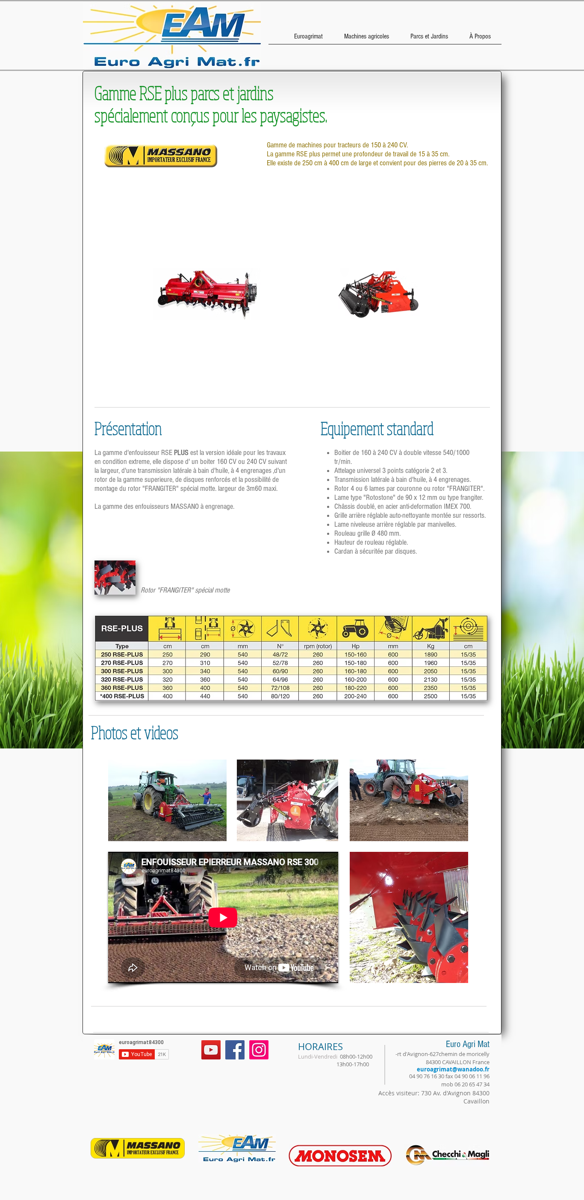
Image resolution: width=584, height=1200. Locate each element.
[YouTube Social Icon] (211, 1049)
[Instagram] (258, 1049)
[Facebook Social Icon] (235, 1049)
